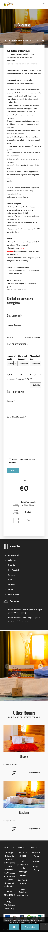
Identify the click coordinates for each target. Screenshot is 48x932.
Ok (14, 927)
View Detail (34, 772)
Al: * (20, 375)
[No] (45, 924)
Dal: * (9, 375)
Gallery (40, 41)
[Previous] (7, 666)
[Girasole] (24, 738)
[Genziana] (24, 794)
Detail (7, 41)
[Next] (40, 666)
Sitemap (36, 861)
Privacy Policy (30, 927)
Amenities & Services (23, 41)
